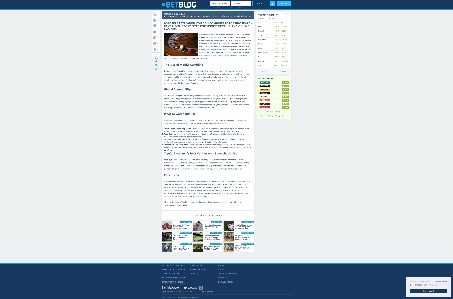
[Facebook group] (156, 61)
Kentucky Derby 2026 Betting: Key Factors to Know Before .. (212, 248)
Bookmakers (265, 78)
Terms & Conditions (228, 274)
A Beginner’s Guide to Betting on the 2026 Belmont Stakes (243, 237)
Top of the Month (268, 15)
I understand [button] (428, 291)
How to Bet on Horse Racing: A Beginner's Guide (180, 237)
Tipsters (264, 71)
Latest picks (196, 265)
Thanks (282, 71)
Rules (221, 265)
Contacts (223, 278)
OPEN (285, 83)
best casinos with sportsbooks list (216, 55)
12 (158, 14)
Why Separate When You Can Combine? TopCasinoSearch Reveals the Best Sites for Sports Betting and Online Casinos (207, 16)
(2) (272, 82)
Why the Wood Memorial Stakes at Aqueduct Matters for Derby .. (243, 248)
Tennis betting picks (172, 274)
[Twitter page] (156, 65)
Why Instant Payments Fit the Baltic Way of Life (212, 226)
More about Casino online (207, 215)
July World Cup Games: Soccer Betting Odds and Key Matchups (243, 226)
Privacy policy (225, 282)
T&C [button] (436, 285)
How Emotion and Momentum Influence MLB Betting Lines (181, 248)
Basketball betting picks (174, 270)
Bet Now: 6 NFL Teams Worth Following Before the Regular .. (181, 226)
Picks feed (195, 274)
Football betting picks (173, 265)
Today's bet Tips (198, 270)
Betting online (185, 222)
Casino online (179, 14)
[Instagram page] (156, 69)
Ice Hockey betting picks (174, 278)
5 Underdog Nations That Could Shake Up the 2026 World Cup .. (212, 237)
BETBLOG (167, 14)
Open (285, 93)
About (221, 270)
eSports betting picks (172, 282)
